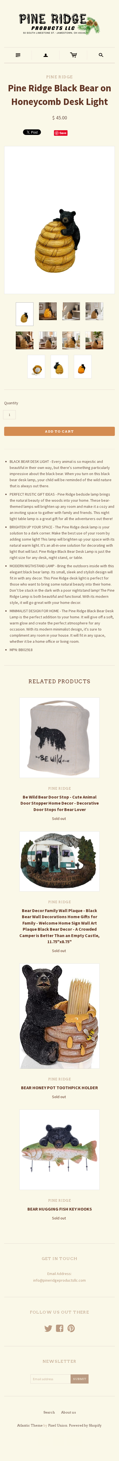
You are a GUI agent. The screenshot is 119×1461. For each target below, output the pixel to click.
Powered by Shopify (85, 1425)
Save (63, 133)
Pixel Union (57, 1425)
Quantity (11, 402)
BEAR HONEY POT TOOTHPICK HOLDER (59, 1087)
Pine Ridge (59, 788)
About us (68, 1412)
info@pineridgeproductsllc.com (59, 1280)
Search (49, 1412)
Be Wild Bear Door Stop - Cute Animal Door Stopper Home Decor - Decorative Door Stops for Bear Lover (59, 803)
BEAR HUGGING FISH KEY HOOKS (59, 1209)
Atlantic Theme (30, 1425)
